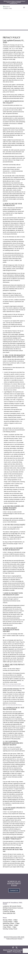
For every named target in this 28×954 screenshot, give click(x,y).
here (8, 537)
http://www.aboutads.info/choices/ (13, 705)
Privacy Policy (17, 952)
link (20, 539)
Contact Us (14, 890)
